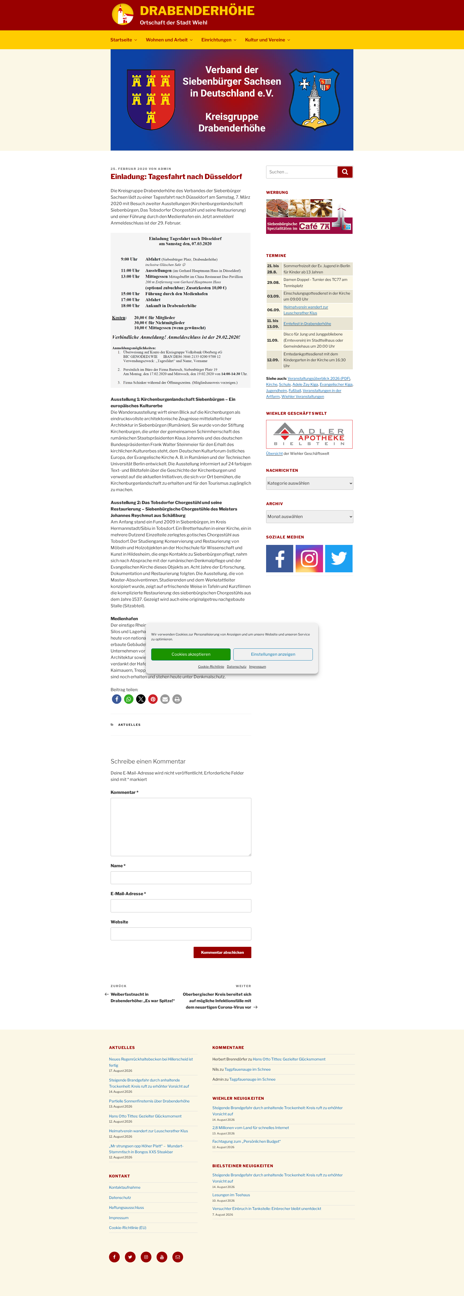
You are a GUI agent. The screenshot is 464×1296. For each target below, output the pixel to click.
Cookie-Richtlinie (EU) (127, 1227)
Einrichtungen (216, 39)
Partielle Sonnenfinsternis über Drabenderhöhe (149, 1101)
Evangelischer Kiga (336, 384)
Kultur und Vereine (265, 39)
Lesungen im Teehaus (231, 1195)
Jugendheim (276, 390)
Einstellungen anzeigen (273, 654)
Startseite (121, 39)
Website (119, 921)
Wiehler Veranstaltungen (302, 396)
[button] (116, 699)
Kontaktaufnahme (124, 1187)
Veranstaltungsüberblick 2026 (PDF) (319, 378)
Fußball (295, 390)
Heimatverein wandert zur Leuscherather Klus (148, 1131)
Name (118, 865)
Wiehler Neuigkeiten (238, 1098)
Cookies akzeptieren (191, 654)
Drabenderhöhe (197, 10)
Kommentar (125, 792)
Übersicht (274, 453)
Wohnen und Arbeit (167, 39)
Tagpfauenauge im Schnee (247, 1069)
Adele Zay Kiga (305, 384)
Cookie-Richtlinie (211, 667)
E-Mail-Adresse (128, 893)
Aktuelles (129, 725)
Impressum (257, 667)
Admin (164, 169)
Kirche (271, 384)
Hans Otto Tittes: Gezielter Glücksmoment (145, 1116)
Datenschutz (237, 667)
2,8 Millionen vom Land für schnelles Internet (250, 1127)
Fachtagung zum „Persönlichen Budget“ (246, 1141)
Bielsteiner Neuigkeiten (242, 1165)
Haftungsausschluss (126, 1207)
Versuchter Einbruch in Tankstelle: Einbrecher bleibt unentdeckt (266, 1208)
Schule (285, 384)
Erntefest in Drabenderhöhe (307, 323)
